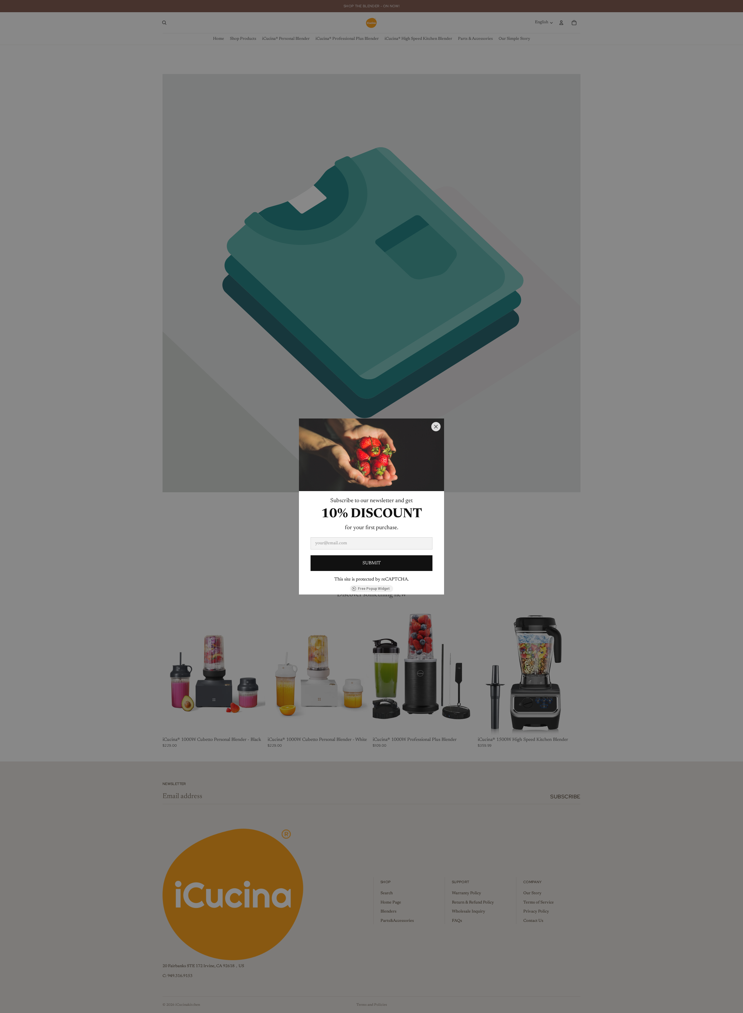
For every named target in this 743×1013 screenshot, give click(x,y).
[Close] (436, 426)
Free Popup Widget (374, 589)
